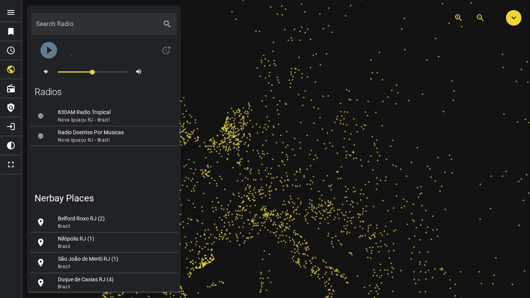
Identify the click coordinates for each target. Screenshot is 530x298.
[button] (513, 18)
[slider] (92, 71)
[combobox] (97, 27)
